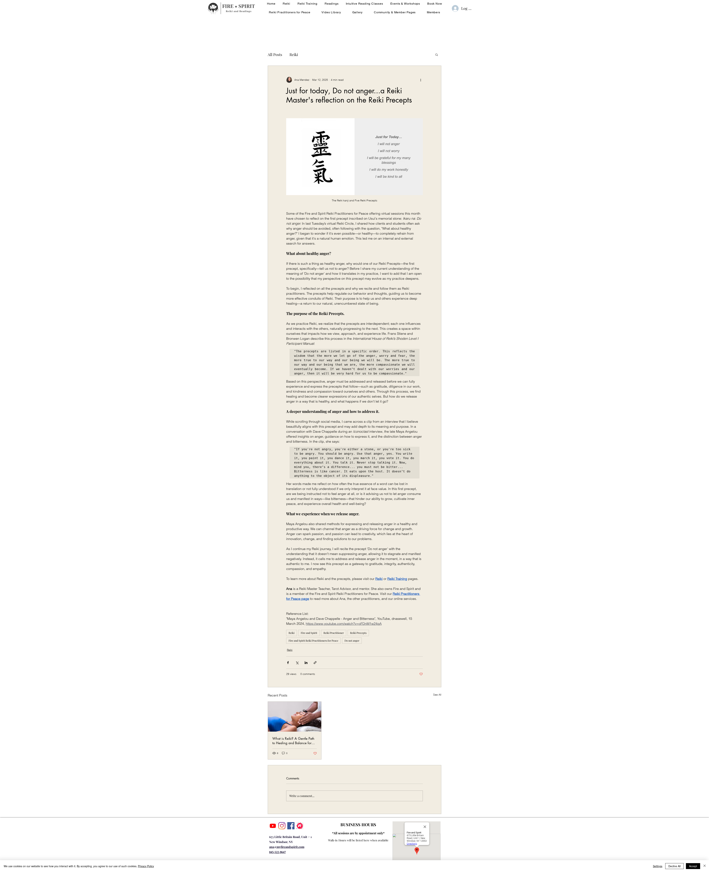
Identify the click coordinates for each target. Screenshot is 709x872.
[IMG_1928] (300, 825)
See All (437, 694)
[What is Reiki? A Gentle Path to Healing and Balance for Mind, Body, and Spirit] (294, 717)
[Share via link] (315, 662)
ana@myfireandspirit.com (286, 847)
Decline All (674, 866)
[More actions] (420, 80)
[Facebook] (290, 825)
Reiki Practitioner (333, 633)
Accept (693, 866)
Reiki (294, 54)
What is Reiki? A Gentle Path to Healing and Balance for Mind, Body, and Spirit (293, 740)
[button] (436, 54)
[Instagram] (281, 825)
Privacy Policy (146, 866)
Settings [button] (657, 866)
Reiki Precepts (358, 633)
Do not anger (352, 640)
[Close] (704, 866)
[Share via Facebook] (288, 662)
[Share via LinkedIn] (306, 662)
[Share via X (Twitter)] (297, 662)
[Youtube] (272, 825)
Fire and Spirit (309, 633)
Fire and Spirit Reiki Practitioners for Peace (313, 640)
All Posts (275, 54)
